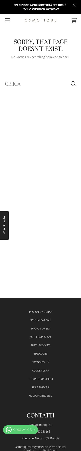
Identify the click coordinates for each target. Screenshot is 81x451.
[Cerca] (73, 84)
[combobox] (40, 83)
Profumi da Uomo (40, 320)
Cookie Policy (40, 371)
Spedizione (40, 354)
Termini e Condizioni (40, 379)
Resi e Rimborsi (40, 387)
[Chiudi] (74, 5)
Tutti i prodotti (40, 345)
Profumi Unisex (40, 329)
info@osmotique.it (40, 425)
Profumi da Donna (40, 312)
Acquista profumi (40, 337)
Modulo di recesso (40, 396)
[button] (7, 20)
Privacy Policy (40, 362)
